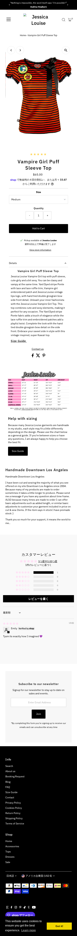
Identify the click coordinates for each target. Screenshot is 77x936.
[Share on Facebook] (33, 356)
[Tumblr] (29, 907)
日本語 (10, 875)
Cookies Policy (13, 807)
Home (23, 35)
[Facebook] (11, 907)
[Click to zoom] (66, 50)
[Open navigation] (8, 19)
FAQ (7, 787)
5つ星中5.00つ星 (47, 561)
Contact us (38, 349)
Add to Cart (38, 228)
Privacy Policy (13, 802)
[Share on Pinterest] (43, 356)
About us (10, 771)
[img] (10, 623)
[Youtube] (34, 907)
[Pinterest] (20, 907)
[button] (23, 572)
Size (38, 192)
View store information (40, 250)
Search (9, 766)
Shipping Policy (14, 818)
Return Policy (12, 813)
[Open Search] (63, 19)
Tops (8, 851)
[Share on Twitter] (38, 356)
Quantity (39, 208)
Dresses (10, 856)
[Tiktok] (25, 907)
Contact (9, 797)
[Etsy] (7, 907)
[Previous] (9, 5)
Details (13, 263)
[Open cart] (70, 19)
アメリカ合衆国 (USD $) (39, 875)
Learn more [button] (28, 930)
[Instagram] (16, 907)
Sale (7, 862)
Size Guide (19, 341)
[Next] (68, 5)
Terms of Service (14, 823)
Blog (7, 781)
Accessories (12, 846)
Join (38, 714)
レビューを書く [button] (38, 599)
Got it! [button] (59, 926)
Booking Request (15, 776)
